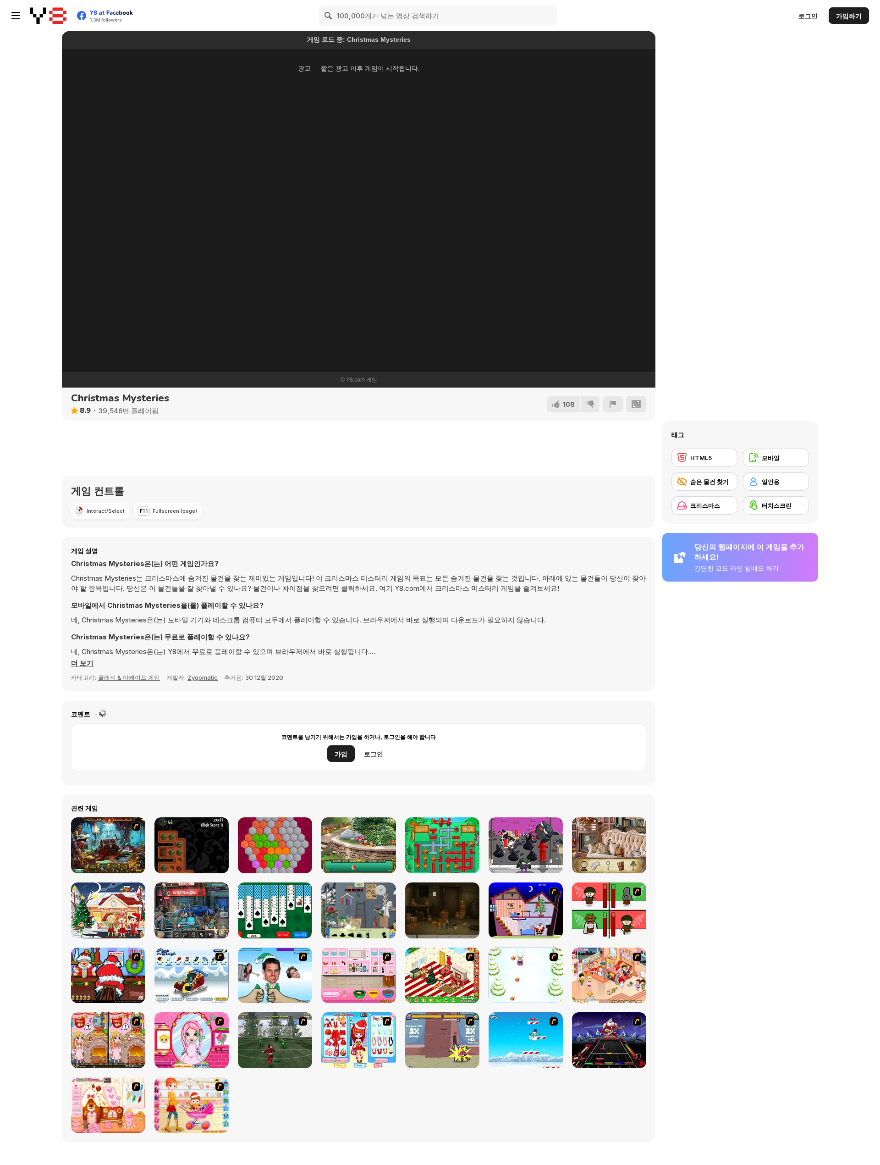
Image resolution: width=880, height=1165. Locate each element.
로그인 (808, 16)
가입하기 (849, 16)
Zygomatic (202, 677)
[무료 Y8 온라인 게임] (48, 15)
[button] (82, 663)
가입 (341, 754)
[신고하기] (613, 404)
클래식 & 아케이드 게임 (129, 677)
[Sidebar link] (15, 15)
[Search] (329, 16)
